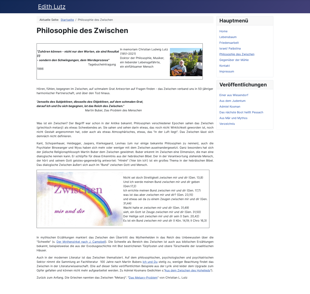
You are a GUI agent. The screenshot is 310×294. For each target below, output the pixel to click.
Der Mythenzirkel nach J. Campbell (81, 241)
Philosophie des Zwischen (236, 54)
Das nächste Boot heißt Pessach (241, 112)
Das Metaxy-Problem (143, 277)
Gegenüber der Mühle (234, 60)
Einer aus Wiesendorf (233, 95)
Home (223, 31)
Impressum (226, 71)
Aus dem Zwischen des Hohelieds (187, 270)
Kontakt (224, 65)
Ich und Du (150, 262)
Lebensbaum (228, 37)
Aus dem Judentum (232, 101)
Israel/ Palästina (230, 48)
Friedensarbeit (229, 42)
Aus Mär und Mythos (233, 118)
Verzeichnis (227, 123)
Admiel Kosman (229, 106)
